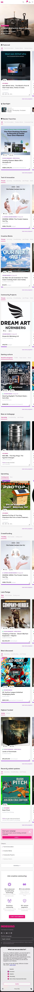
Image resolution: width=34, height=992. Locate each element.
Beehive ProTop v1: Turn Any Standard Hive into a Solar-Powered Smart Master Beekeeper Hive (15, 517)
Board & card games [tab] (7, 357)
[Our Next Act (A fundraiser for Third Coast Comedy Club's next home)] (15, 257)
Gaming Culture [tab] (28, 48)
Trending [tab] (3, 536)
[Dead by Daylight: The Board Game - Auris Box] (15, 376)
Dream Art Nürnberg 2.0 (10, 336)
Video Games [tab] (22, 357)
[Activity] (26, 2)
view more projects (27, 99)
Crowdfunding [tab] (17, 180)
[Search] (23, 2)
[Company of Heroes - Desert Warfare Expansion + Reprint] (15, 613)
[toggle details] (30, 95)
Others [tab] (29, 357)
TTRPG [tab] (16, 357)
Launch (16, 837)
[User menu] (29, 2)
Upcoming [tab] (9, 180)
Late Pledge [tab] (25, 180)
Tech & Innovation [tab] (9, 48)
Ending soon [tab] (19, 536)
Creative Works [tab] (19, 48)
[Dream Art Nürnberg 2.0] (15, 316)
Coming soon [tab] (5, 477)
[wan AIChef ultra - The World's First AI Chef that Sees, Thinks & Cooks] (15, 65)
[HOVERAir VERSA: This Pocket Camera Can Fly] (15, 199)
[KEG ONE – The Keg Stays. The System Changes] (15, 435)
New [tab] (11, 477)
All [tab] (2, 48)
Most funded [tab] (11, 536)
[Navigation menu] (32, 2)
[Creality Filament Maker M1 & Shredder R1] (15, 140)
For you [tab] (3, 180)
